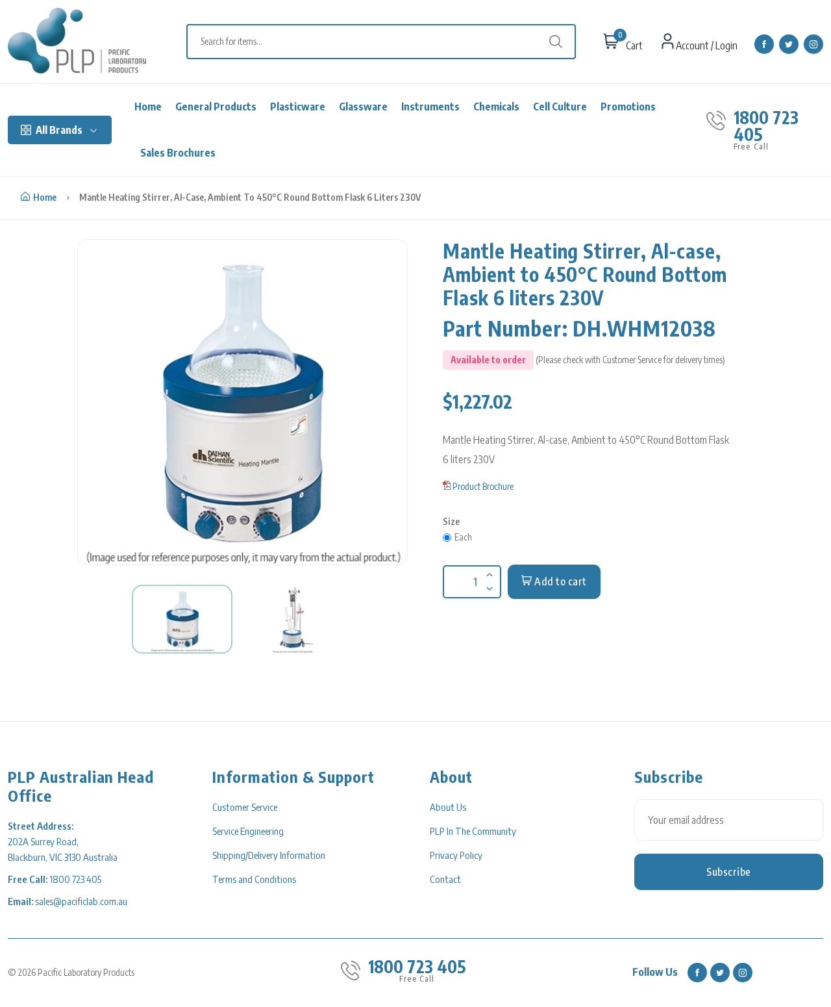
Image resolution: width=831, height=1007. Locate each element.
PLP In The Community (473, 831)
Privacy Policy (456, 855)
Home (148, 106)
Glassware (363, 106)
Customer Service (244, 807)
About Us (448, 807)
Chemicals (496, 106)
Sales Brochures (178, 152)
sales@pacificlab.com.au (81, 901)
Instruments (430, 106)
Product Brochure (483, 486)
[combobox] (388, 41)
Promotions (628, 106)
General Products (215, 106)
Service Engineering (248, 831)
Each (463, 536)
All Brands (59, 129)
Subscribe (728, 871)
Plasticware (297, 106)
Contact (445, 879)
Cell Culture (560, 106)
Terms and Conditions (254, 879)
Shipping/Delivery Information (268, 855)
